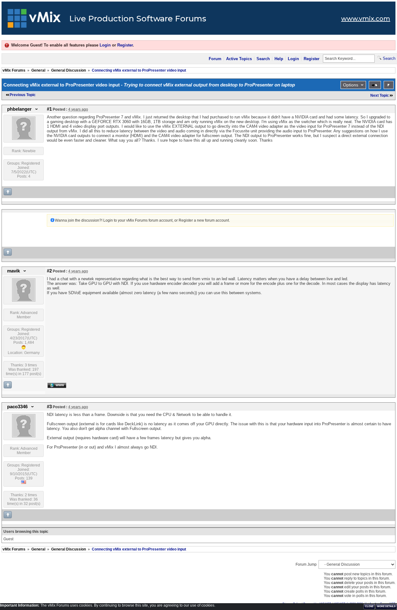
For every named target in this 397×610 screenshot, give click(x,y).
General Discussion (68, 70)
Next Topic (379, 95)
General (38, 70)
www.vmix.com (365, 18)
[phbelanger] (23, 138)
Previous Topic (23, 95)
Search (263, 58)
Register (125, 45)
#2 (49, 270)
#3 (49, 406)
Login (105, 45)
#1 (49, 109)
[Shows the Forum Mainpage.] (34, 20)
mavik (13, 270)
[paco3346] (23, 436)
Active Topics (239, 58)
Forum (215, 58)
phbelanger (19, 109)
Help (278, 58)
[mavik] (23, 300)
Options (350, 84)
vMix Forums (13, 70)
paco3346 (17, 406)
